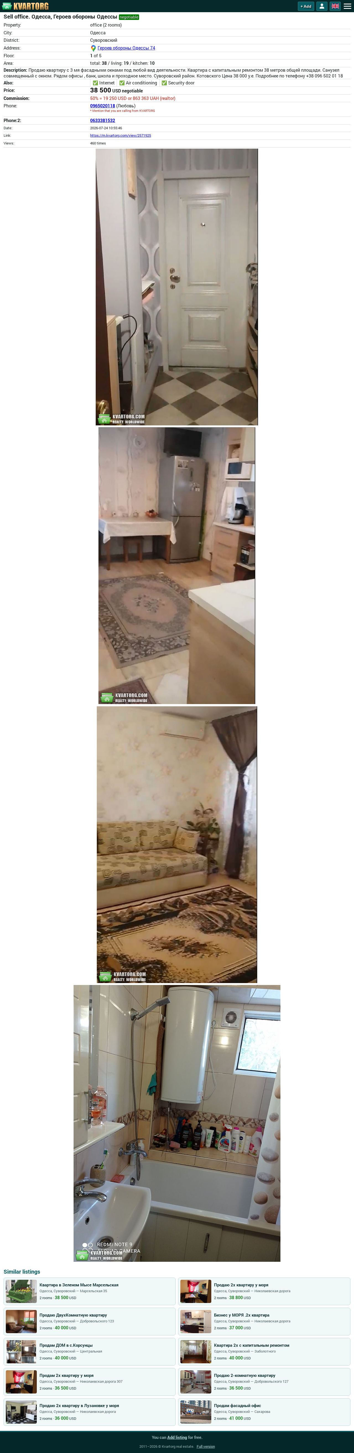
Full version (206, 1446)
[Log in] (321, 6)
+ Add (306, 6)
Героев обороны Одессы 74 (126, 48)
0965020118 (102, 105)
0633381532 (102, 120)
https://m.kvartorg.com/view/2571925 (120, 135)
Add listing (177, 1437)
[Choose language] (335, 6)
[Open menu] (347, 6)
